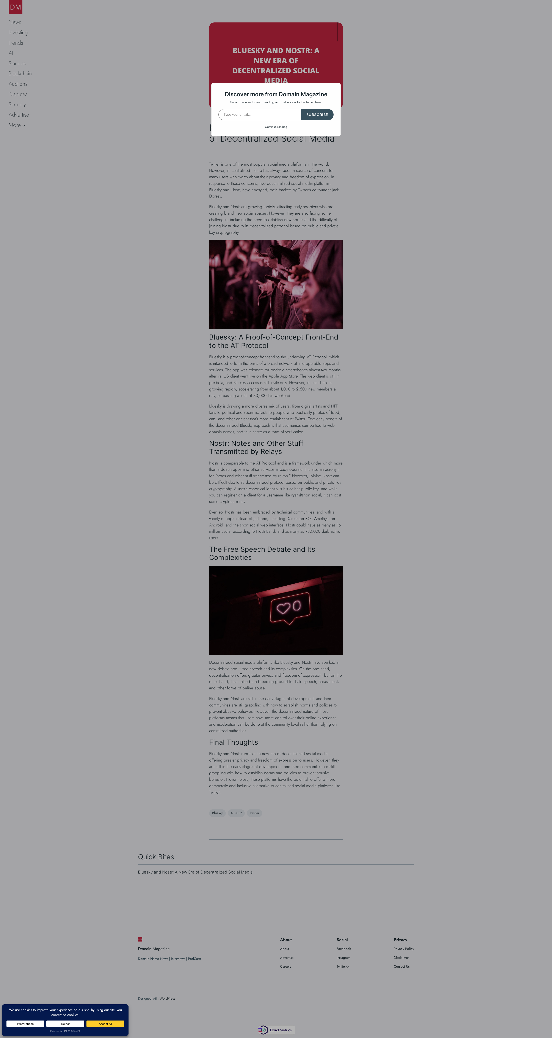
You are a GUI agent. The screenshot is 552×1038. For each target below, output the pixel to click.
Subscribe (317, 114)
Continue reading (276, 127)
